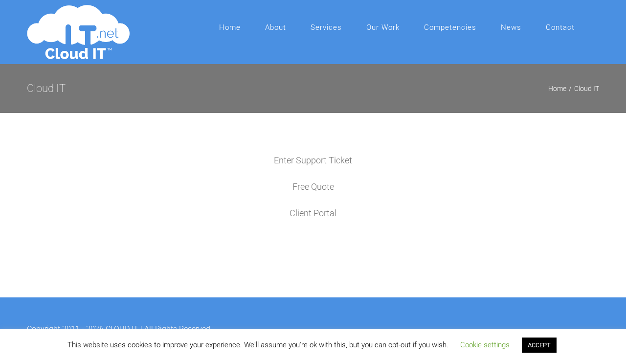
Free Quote (313, 186)
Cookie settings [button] (485, 344)
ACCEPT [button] (539, 345)
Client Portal (313, 213)
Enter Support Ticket (313, 160)
